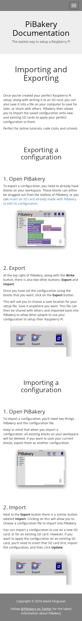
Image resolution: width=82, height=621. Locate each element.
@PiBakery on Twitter (36, 609)
